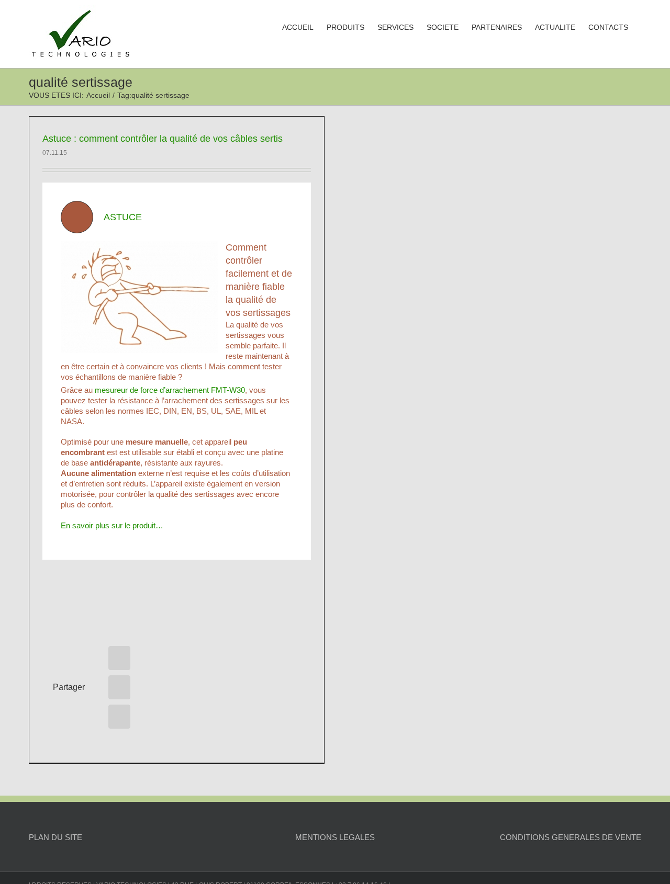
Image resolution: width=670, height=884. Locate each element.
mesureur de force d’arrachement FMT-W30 (170, 390)
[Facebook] (119, 658)
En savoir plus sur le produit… (112, 525)
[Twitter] (119, 687)
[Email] (119, 716)
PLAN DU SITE (55, 837)
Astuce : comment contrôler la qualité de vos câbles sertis (162, 138)
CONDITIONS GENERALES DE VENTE (570, 837)
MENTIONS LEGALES (335, 837)
